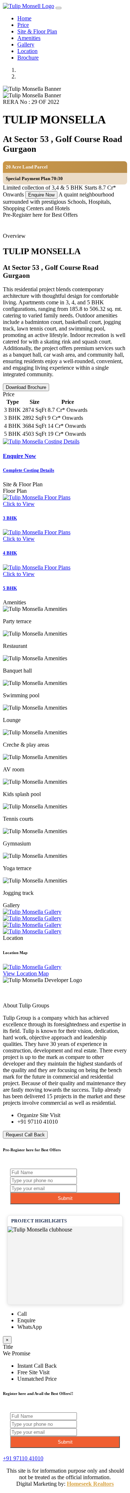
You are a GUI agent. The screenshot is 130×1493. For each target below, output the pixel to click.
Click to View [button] (19, 504)
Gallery (25, 44)
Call (22, 1314)
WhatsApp (29, 1327)
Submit (65, 1198)
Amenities (28, 38)
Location (27, 51)
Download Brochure (26, 387)
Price (23, 25)
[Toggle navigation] (58, 8)
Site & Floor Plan (37, 31)
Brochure (28, 57)
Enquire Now (41, 195)
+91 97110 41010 (37, 1122)
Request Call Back (25, 1134)
